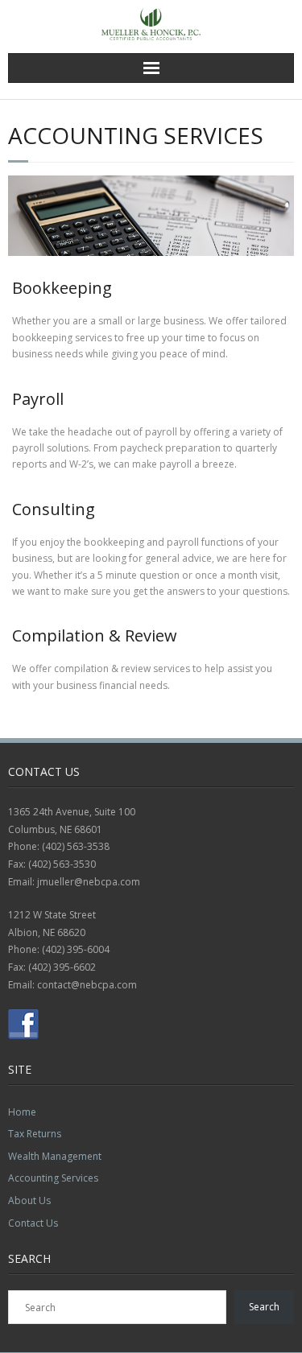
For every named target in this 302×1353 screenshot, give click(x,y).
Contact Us (33, 1223)
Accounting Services (53, 1178)
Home (22, 1112)
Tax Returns (34, 1134)
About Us (29, 1200)
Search (264, 1307)
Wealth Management (54, 1156)
